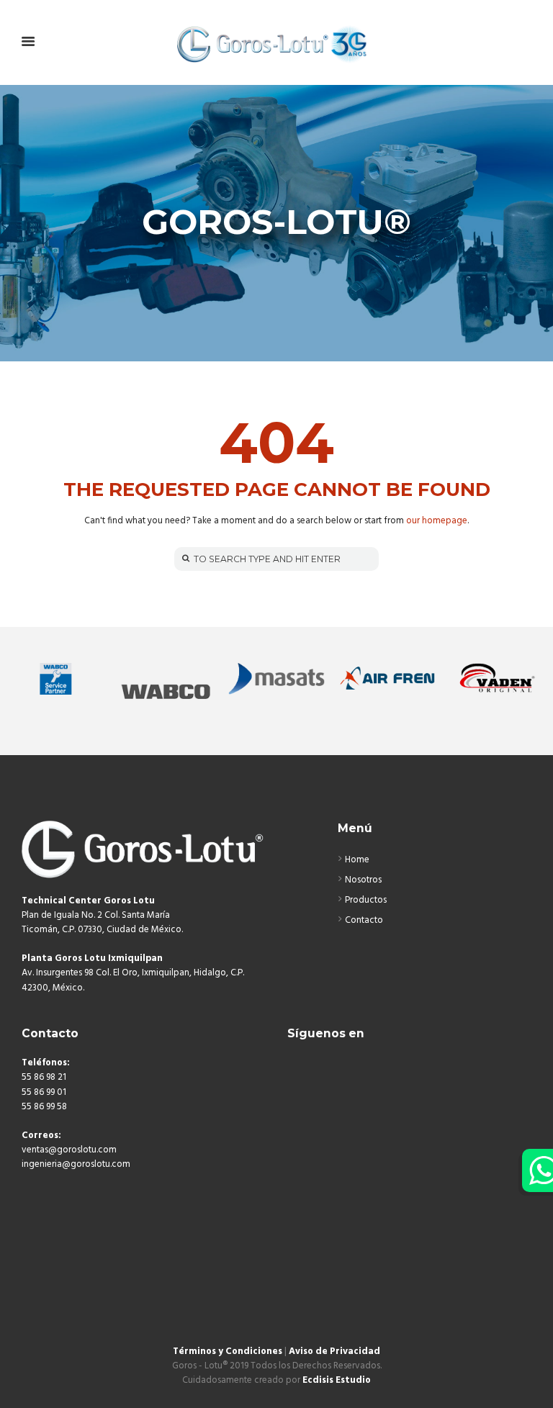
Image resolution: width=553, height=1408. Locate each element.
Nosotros (363, 880)
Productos (366, 900)
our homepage (436, 520)
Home (357, 859)
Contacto (364, 920)
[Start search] (184, 558)
